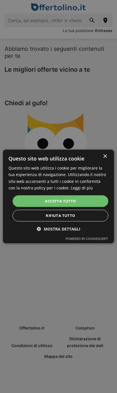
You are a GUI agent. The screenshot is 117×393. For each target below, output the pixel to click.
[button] (58, 229)
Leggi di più (82, 187)
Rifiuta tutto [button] (60, 215)
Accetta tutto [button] (60, 201)
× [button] (105, 156)
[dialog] (58, 196)
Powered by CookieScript (87, 238)
